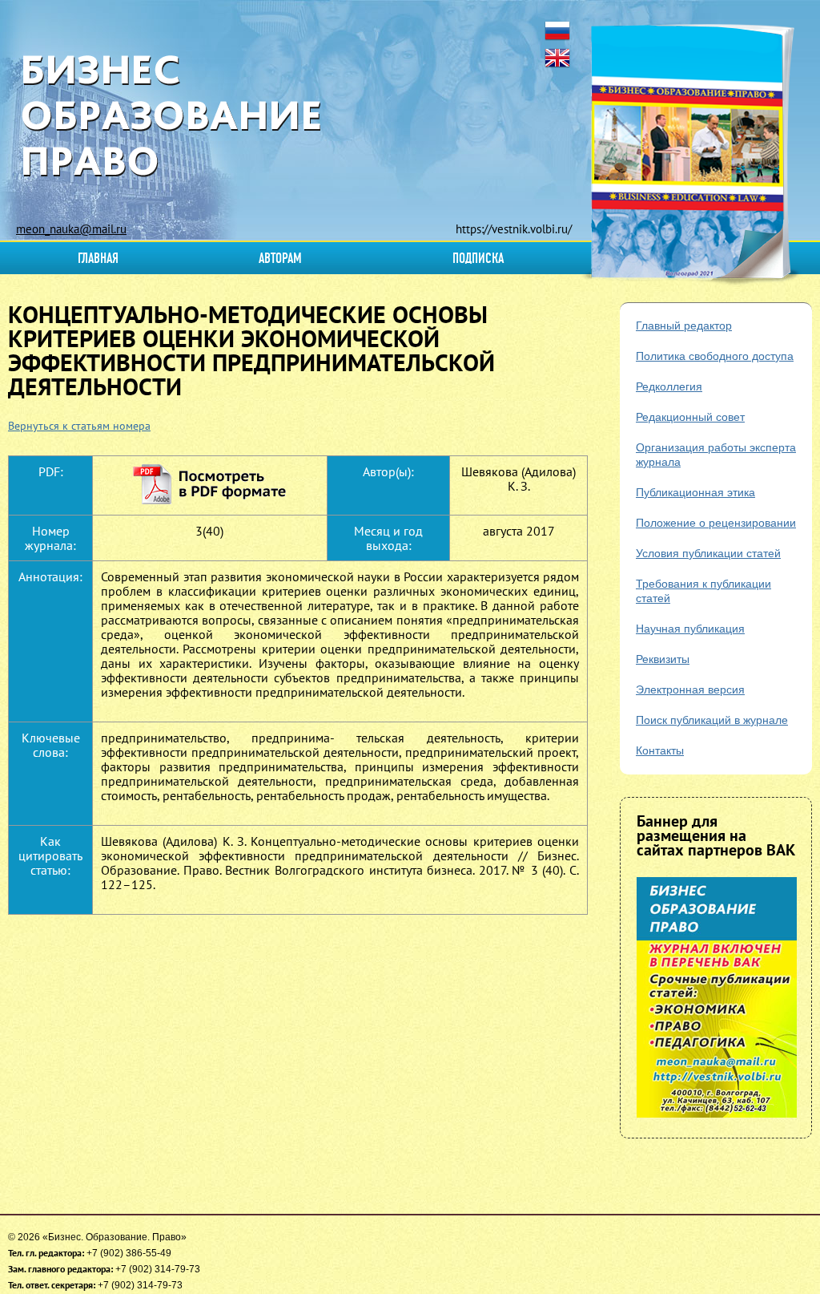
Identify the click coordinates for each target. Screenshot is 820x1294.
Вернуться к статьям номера (79, 426)
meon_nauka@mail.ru (71, 229)
